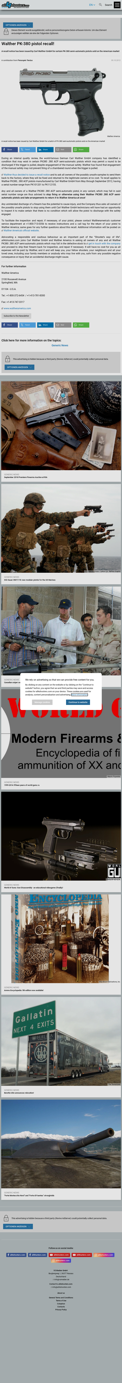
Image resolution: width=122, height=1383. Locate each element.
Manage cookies (42, 702)
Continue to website (78, 702)
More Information (79, 695)
